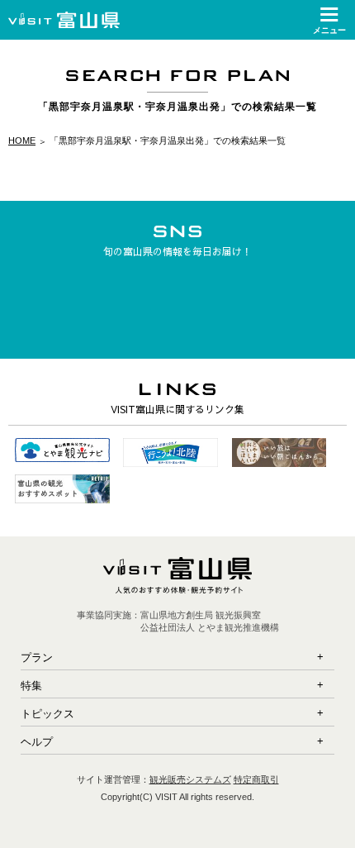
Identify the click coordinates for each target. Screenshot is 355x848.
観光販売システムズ (190, 779)
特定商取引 (256, 779)
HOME (22, 140)
